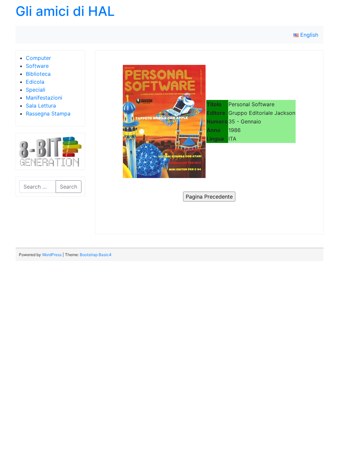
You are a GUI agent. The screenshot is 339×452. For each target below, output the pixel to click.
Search (68, 186)
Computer (38, 58)
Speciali (35, 89)
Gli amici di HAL (65, 11)
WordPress (52, 254)
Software (37, 66)
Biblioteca (38, 73)
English (308, 34)
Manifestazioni (44, 97)
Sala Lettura (41, 105)
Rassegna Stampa (48, 113)
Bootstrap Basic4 (96, 254)
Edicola (35, 81)
